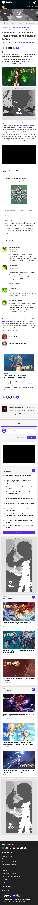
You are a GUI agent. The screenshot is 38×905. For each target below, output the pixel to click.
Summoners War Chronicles (24, 23)
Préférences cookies (9, 874)
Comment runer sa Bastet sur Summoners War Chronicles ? (15, 376)
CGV (3, 882)
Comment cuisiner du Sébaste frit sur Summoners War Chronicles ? (20, 509)
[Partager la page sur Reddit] (14, 48)
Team (4, 859)
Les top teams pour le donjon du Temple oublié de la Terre (18, 679)
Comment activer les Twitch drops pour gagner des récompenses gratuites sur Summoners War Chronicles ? (19, 515)
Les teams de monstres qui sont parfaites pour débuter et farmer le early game (18, 771)
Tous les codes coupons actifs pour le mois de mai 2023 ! (20, 504)
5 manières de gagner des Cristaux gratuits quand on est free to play (17, 623)
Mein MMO (6, 890)
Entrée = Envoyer (20, 437)
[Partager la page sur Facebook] (7, 48)
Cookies (5, 871)
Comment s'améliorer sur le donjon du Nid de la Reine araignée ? (18, 651)
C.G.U (4, 868)
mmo (6, 373)
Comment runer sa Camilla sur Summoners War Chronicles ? (19, 526)
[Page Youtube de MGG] (14, 848)
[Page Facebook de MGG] (3, 848)
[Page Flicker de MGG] (21, 848)
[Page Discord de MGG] (6, 848)
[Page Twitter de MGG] (10, 848)
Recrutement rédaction (10, 862)
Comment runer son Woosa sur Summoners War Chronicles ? (19, 521)
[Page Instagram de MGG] (25, 848)
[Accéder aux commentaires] (17, 48)
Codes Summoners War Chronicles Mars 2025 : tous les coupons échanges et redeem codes (19, 475)
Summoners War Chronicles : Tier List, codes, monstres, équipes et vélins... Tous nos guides (16, 28)
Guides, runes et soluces (17, 343)
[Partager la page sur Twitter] (10, 48)
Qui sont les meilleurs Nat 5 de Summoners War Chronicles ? (19, 487)
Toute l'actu (19, 532)
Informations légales (9, 865)
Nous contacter (7, 856)
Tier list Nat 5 (13, 336)
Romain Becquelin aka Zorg (18, 407)
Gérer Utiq (5, 879)
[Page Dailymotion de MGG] (18, 848)
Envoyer (32, 437)
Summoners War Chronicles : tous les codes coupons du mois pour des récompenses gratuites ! (20, 498)
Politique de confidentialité (11, 877)
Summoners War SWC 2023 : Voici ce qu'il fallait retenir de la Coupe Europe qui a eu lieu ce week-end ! (20, 481)
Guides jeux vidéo (11, 23)
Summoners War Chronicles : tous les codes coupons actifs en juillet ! (18, 492)
